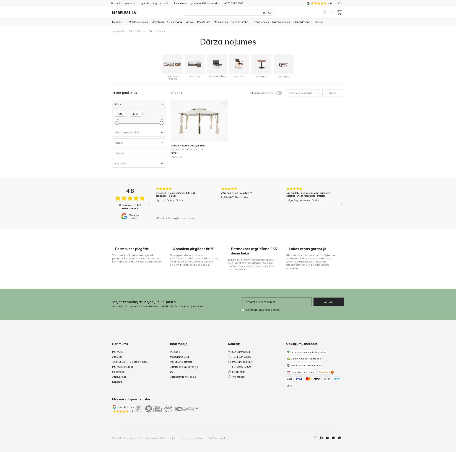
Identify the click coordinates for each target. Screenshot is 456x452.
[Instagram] (323, 438)
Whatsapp (238, 376)
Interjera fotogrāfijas (262, 92)
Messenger (238, 371)
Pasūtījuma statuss (181, 361)
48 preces (330, 92)
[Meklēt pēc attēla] (264, 13)
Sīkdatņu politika (217, 438)
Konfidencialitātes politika (161, 438)
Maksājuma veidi (179, 356)
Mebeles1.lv (119, 31)
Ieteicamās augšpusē (300, 92)
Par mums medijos (122, 366)
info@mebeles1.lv (242, 361)
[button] (324, 12)
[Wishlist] (332, 13)
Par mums (118, 351)
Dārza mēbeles (137, 31)
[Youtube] (329, 438)
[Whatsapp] (341, 438)
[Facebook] (317, 438)
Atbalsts (117, 356)
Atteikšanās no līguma (183, 376)
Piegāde (175, 351)
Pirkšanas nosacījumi (192, 438)
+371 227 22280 (241, 356)
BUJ (172, 371)
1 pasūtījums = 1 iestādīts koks (130, 361)
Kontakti (117, 381)
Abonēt (328, 302)
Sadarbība (118, 371)
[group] (180, 201)
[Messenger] (335, 438)
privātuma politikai (269, 309)
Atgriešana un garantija (184, 366)
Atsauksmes (119, 376)
